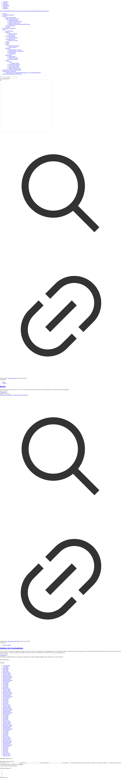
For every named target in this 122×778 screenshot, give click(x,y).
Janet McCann (12, 378)
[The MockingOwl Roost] (24, 11)
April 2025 (5, 687)
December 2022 (7, 724)
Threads (5, 7)
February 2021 (7, 754)
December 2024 (7, 692)
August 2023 (6, 714)
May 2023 (5, 718)
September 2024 (7, 696)
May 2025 (5, 685)
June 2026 (6, 668)
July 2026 (5, 667)
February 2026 (7, 673)
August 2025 (6, 681)
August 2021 (6, 746)
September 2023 (7, 712)
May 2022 (5, 734)
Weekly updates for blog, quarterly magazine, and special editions (89, 763)
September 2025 (7, 680)
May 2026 (5, 669)
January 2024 (6, 707)
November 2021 (7, 742)
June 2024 (6, 700)
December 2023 (7, 708)
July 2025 (5, 683)
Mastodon (6, 8)
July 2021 (5, 747)
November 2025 (7, 677)
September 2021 (7, 745)
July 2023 (5, 715)
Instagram (6, 4)
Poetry (5, 383)
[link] (16, 77)
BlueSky (5, 3)
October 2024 (7, 695)
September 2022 (7, 728)
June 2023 (6, 716)
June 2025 (6, 684)
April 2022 (5, 735)
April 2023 (5, 719)
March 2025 (6, 688)
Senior (3, 386)
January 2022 (6, 739)
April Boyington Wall (13, 641)
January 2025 (6, 691)
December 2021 (7, 741)
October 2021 (6, 743)
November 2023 (7, 710)
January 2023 (6, 723)
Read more (4, 392)
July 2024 (5, 699)
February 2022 (7, 738)
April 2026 (5, 671)
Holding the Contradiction (11, 648)
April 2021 (5, 751)
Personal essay (7, 645)
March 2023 (6, 720)
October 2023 (6, 711)
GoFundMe (6, 6)
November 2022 (7, 726)
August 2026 (6, 665)
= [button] (7, 777)
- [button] (6, 777)
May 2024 (5, 702)
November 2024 (7, 693)
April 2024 (5, 703)
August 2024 (6, 698)
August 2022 (6, 730)
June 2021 (5, 749)
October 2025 (6, 679)
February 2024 (7, 706)
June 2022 (6, 732)
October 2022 (6, 727)
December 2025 (7, 676)
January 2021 (6, 755)
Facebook (5, 1)
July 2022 (5, 731)
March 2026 (6, 672)
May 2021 (5, 750)
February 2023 (7, 722)
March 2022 (6, 736)
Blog (4, 382)
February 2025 (7, 689)
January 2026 (6, 675)
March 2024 (6, 704)
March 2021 (6, 753)
